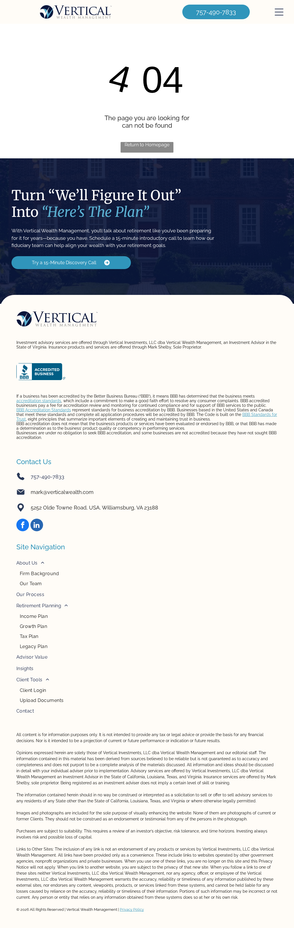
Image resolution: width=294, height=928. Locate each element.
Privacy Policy (132, 909)
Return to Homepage (147, 144)
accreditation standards (38, 400)
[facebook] (22, 526)
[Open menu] (279, 12)
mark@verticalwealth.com (62, 492)
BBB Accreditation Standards (43, 410)
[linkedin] (36, 526)
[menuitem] (147, 573)
